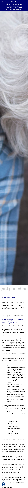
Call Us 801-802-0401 (9, 1)
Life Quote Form (6, 312)
